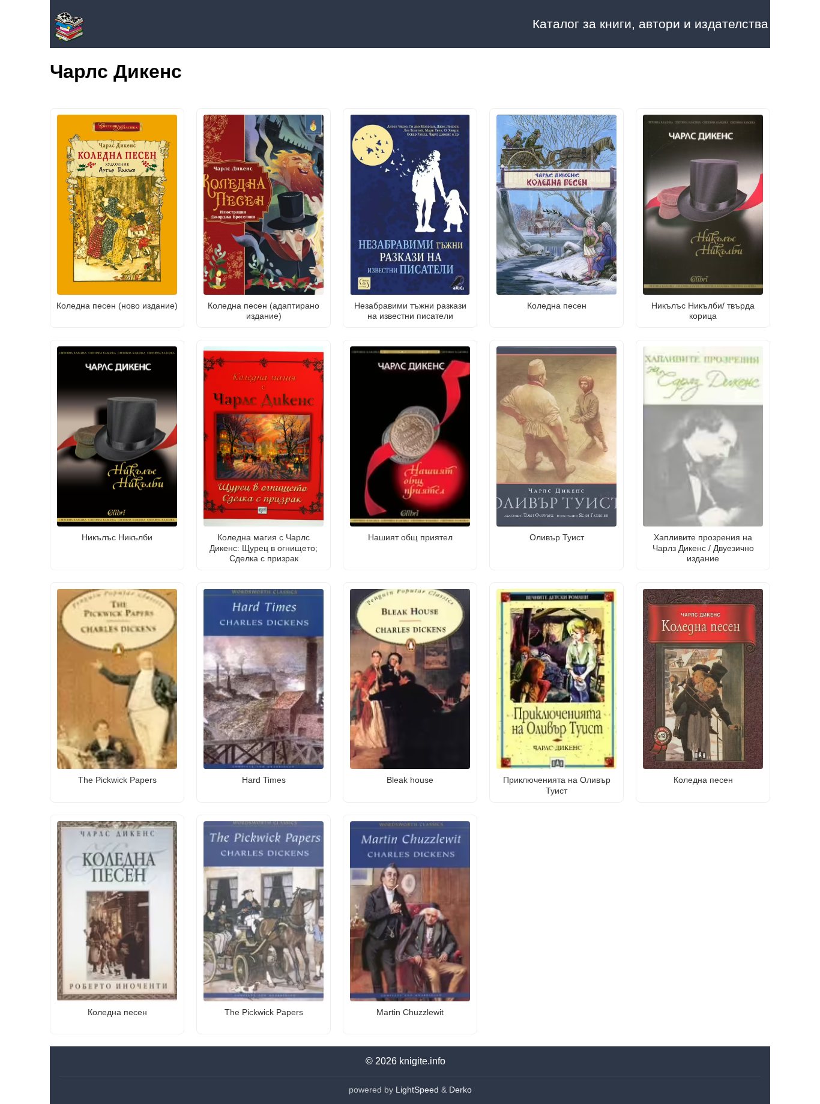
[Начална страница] (110, 24)
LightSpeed (417, 1089)
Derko (460, 1089)
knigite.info (422, 1061)
